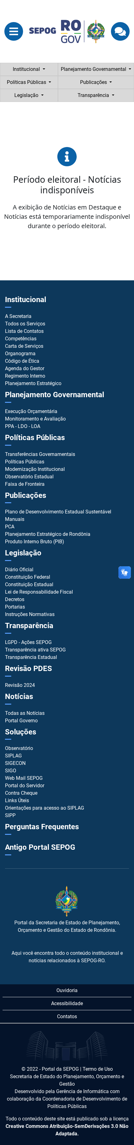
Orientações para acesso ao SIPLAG (44, 808)
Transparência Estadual (31, 657)
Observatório (19, 748)
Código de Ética (22, 361)
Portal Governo (21, 721)
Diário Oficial (19, 569)
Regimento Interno (25, 376)
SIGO (10, 771)
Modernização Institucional (35, 469)
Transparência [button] (94, 95)
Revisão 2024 (20, 685)
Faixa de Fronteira (25, 484)
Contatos (67, 1016)
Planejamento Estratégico (33, 383)
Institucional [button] (27, 69)
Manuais (14, 519)
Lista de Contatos (24, 331)
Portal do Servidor (24, 786)
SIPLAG (13, 756)
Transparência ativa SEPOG (35, 650)
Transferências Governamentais (40, 454)
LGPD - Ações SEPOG (28, 642)
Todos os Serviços (25, 324)
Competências (20, 339)
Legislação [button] (27, 95)
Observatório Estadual (29, 477)
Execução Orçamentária (31, 411)
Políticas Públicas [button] (27, 82)
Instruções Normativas (30, 614)
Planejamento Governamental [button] (94, 69)
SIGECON (15, 763)
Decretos (14, 599)
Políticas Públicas (24, 462)
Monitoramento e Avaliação (35, 419)
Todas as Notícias (25, 713)
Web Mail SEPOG (24, 778)
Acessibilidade (67, 1003)
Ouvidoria (67, 990)
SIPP (10, 815)
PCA (9, 527)
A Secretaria (18, 316)
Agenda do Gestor (24, 368)
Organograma (20, 353)
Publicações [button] (94, 82)
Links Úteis (17, 800)
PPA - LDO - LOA (22, 426)
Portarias (15, 607)
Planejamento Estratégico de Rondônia (47, 534)
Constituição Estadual (29, 584)
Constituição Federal (27, 577)
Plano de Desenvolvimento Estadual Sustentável (58, 512)
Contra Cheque (21, 793)
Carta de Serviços (24, 346)
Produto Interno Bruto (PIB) (34, 542)
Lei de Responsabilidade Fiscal (39, 592)
